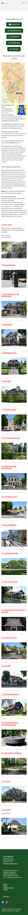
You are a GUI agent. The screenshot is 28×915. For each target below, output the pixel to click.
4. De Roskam (7, 325)
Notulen (5, 884)
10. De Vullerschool (9, 497)
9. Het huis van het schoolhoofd (8, 467)
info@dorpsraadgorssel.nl (10, 863)
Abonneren (6, 896)
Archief (5, 886)
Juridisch (5, 889)
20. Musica (5, 781)
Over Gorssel (15, 24)
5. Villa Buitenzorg (9, 353)
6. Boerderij (6, 381)
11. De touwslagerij (8, 525)
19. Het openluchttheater (11, 753)
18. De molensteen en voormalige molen (10, 724)
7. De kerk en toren (8, 410)
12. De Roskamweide (9, 553)
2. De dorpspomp (8, 265)
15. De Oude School (9, 638)
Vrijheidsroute (15, 43)
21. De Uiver (6, 810)
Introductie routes (15, 30)
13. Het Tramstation (9, 582)
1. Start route (6, 225)
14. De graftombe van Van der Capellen (13, 611)
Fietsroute (15, 49)
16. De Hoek (6, 666)
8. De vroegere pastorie (10, 438)
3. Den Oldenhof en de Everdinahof (10, 295)
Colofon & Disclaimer (8, 888)
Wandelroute (15, 36)
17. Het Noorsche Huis (10, 694)
